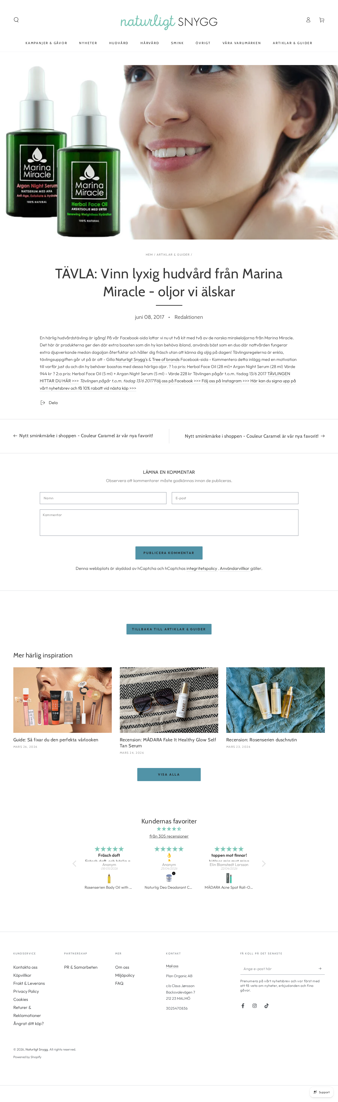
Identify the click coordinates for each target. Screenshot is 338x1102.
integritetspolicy (202, 568)
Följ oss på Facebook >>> (177, 380)
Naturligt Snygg (37, 1049)
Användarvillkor (235, 568)
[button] (16, 20)
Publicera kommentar (168, 553)
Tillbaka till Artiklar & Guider (169, 629)
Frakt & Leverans (29, 983)
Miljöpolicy (125, 975)
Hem (149, 254)
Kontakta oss (25, 967)
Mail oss (172, 966)
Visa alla (169, 774)
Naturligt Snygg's (132, 359)
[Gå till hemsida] (169, 19)
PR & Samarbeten (80, 967)
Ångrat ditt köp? (28, 1023)
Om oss (122, 967)
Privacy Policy (26, 991)
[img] (169, 828)
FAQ (119, 983)
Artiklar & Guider (173, 254)
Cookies (20, 999)
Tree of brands (166, 359)
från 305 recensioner (169, 836)
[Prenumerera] (322, 969)
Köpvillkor (22, 975)
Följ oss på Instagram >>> (225, 380)
